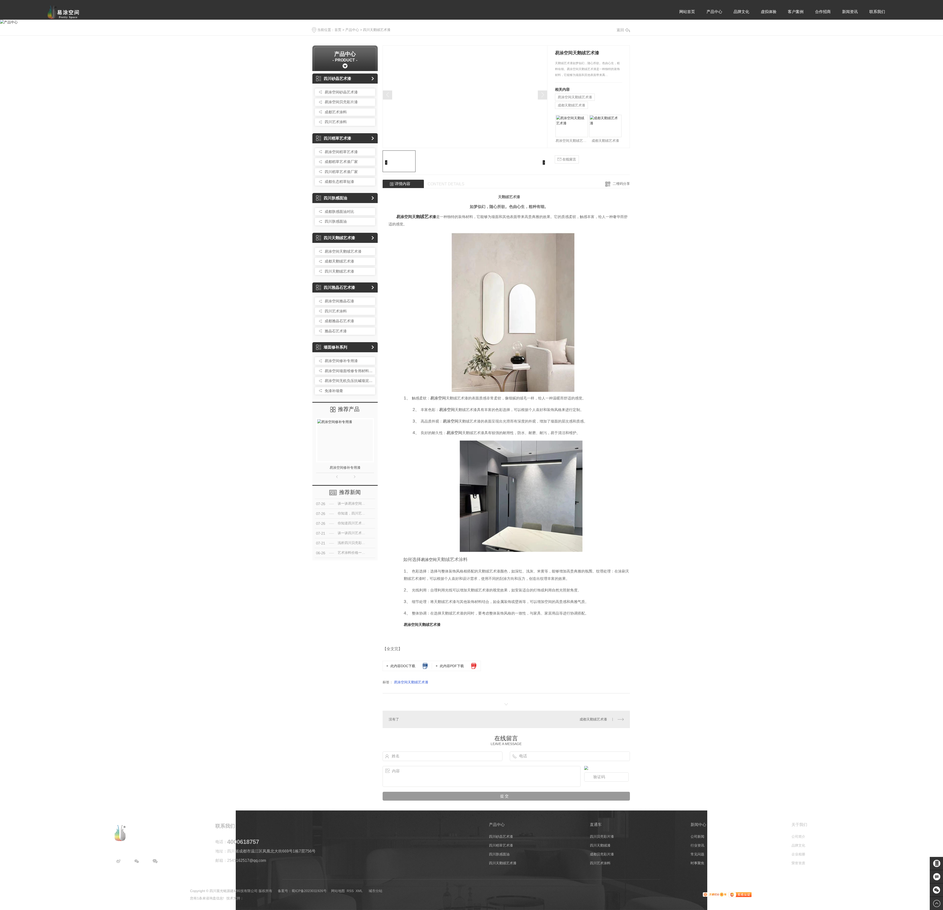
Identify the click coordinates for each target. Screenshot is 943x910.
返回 (620, 30)
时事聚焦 (697, 863)
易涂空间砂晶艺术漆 (341, 92)
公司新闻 (697, 836)
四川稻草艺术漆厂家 (341, 172)
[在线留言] (155, 861)
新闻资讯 (850, 12)
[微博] (118, 861)
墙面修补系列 (335, 347)
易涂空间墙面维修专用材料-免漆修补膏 (349, 371)
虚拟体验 (769, 12)
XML (359, 891)
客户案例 (796, 12)
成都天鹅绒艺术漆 (339, 261)
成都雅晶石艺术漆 (339, 321)
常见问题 (697, 854)
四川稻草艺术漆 (337, 138)
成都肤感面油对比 (339, 211)
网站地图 (338, 891)
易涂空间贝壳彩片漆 (341, 102)
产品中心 (714, 12)
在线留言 (568, 159)
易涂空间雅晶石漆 (339, 301)
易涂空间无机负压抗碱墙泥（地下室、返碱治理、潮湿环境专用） (349, 381)
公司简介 (798, 836)
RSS (350, 891)
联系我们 (877, 12)
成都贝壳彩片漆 (602, 854)
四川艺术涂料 (336, 122)
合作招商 (823, 12)
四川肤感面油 (335, 198)
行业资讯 (697, 845)
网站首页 (687, 12)
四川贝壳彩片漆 (602, 836)
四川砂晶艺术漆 (337, 78)
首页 (337, 30)
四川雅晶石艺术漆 (339, 287)
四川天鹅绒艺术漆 (376, 30)
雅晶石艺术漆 (336, 331)
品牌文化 (741, 12)
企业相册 (798, 854)
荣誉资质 (798, 863)
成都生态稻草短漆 (339, 181)
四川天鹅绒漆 (600, 845)
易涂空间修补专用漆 (341, 361)
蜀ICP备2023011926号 (309, 891)
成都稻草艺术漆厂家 (341, 162)
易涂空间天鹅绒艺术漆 (343, 251)
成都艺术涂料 (336, 112)
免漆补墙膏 (334, 391)
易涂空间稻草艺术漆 (341, 152)
